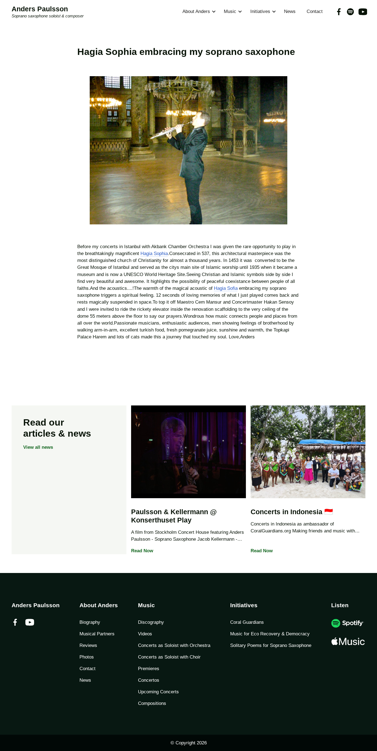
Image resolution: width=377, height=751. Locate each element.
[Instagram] (350, 11)
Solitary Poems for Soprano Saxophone (270, 645)
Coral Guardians (247, 622)
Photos (86, 657)
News (290, 11)
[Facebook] (338, 11)
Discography (151, 622)
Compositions (152, 703)
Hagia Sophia (154, 253)
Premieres (148, 668)
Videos (145, 633)
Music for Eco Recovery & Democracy (270, 633)
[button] (197, 11)
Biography (89, 622)
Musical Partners (97, 633)
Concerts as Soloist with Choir (169, 657)
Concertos (148, 680)
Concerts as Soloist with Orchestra (174, 645)
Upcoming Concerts (158, 691)
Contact (315, 11)
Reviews (88, 645)
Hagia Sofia (226, 288)
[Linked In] (362, 11)
